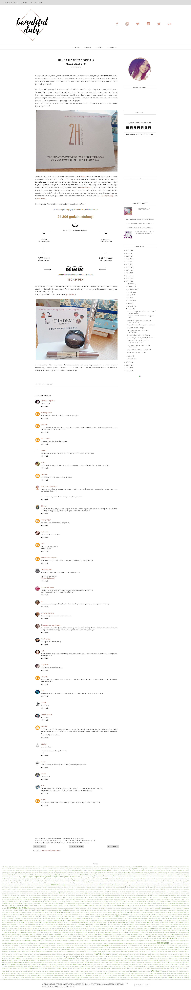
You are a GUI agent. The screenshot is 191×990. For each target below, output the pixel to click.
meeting (128, 922)
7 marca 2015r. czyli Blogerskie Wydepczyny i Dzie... (137, 341)
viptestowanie (139, 973)
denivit (96, 885)
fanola (77, 893)
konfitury (151, 905)
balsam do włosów (148, 870)
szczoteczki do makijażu (114, 966)
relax (157, 954)
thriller (176, 968)
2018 (128, 273)
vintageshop (124, 973)
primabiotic (138, 949)
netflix (3, 930)
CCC (117, 879)
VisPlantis (150, 973)
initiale (158, 899)
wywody (137, 977)
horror (85, 899)
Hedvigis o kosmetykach (49, 558)
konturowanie (173, 905)
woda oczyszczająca (165, 975)
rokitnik (97, 956)
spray (17, 964)
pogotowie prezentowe (131, 947)
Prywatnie (40, 951)
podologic (92, 947)
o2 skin (125, 930)
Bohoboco (137, 877)
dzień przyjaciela (112, 889)
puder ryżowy (116, 951)
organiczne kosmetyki (119, 936)
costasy (71, 883)
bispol (172, 875)
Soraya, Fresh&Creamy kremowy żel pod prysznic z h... (141, 312)
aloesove (133, 867)
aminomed (183, 867)
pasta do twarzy (148, 938)
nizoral (57, 930)
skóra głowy (20, 962)
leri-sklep (90, 914)
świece (26, 968)
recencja (90, 954)
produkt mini (149, 949)
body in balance (122, 877)
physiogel (65, 943)
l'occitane (47, 912)
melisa (133, 922)
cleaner (151, 881)
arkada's (150, 869)
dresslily (4, 889)
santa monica (38, 958)
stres (96, 964)
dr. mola (159, 887)
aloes (128, 867)
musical (110, 926)
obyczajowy (141, 930)
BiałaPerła (5, 875)
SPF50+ (167, 962)
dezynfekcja (42, 887)
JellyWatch (168, 901)
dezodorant (23, 887)
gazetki (107, 895)
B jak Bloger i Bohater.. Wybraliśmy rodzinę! (140, 219)
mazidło (61, 922)
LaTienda (27, 914)
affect (73, 867)
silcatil (161, 960)
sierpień (156, 960)
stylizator (144, 964)
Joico (20, 903)
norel (61, 930)
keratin (137, 903)
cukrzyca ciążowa (99, 883)
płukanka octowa (91, 945)
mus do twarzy (103, 926)
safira (18, 958)
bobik (104, 877)
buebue (59, 879)
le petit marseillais (51, 914)
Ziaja (79, 979)
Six (179, 960)
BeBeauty (127, 873)
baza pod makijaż (59, 872)
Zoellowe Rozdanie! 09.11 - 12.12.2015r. (144, 209)
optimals (78, 936)
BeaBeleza (101, 872)
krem (75, 908)
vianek (107, 973)
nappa (71, 928)
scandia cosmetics (61, 958)
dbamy (20, 885)
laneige (176, 912)
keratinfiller (151, 903)
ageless (78, 867)
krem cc (84, 908)
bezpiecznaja (181, 872)
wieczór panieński (70, 975)
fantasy (82, 893)
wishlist (92, 975)
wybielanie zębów (78, 977)
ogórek (150, 932)
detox (12, 887)
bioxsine (168, 875)
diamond (60, 887)
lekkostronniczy (78, 914)
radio (53, 954)
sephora (138, 958)
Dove (145, 887)
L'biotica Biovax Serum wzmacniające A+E (140, 317)
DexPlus (16, 887)
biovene (163, 875)
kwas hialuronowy (18, 912)
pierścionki (15, 945)
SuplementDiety (14, 966)
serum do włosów (27, 960)
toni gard (23, 971)
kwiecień (35, 912)
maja (130, 303)
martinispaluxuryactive (84, 918)
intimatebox (23, 901)
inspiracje (4, 901)
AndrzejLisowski (20, 869)
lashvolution (14, 914)
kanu (67, 903)
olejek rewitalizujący (157, 934)
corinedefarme (44, 883)
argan (130, 869)
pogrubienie (141, 947)
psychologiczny (88, 951)
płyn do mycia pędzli (181, 945)
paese (27, 938)
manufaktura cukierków (41, 918)
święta (31, 968)
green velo (41, 897)
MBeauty (66, 922)
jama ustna (96, 901)
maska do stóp (173, 918)
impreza (139, 899)
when (52, 975)
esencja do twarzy (118, 891)
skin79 (11, 962)
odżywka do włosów (128, 932)
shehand (131, 960)
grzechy (73, 897)
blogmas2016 (38, 877)
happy (129, 897)
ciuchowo (127, 881)
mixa (101, 924)
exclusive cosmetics (23, 893)
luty (53, 916)
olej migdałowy (21, 934)
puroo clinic (9, 954)
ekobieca (172, 889)
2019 (128, 270)
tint (188, 968)
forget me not (56, 895)
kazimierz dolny (98, 903)
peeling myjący (149, 940)
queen (42, 954)
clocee (172, 881)
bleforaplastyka (10, 877)
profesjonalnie (163, 949)
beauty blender (119, 872)
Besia (42, 786)
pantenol (97, 938)
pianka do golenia (88, 943)
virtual (145, 973)
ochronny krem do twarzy (168, 930)
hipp (70, 899)
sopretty (111, 962)
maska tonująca (145, 920)
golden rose (185, 895)
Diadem (83, 176)
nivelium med (51, 930)
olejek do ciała (53, 934)
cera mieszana (160, 879)
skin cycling (5, 962)
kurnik (10, 912)
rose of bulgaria (118, 956)
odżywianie (72, 932)
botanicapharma (178, 877)
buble (48, 879)
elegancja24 (185, 889)
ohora (154, 932)
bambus (174, 870)
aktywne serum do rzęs (101, 867)
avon (34, 870)
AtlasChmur (173, 869)
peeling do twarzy (98, 940)
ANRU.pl (43, 744)
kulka (183, 910)
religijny (161, 954)
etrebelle (155, 891)
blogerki (24, 877)
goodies (15, 897)
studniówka (105, 964)
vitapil (168, 973)
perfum (14, 943)
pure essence (179, 951)
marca (130, 309)
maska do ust (5, 920)
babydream (76, 871)
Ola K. (43, 544)
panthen (102, 938)
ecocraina (145, 889)
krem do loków (120, 908)
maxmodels (47, 922)
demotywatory (86, 885)
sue (42, 601)
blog (20, 877)
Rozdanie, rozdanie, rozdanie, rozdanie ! (140, 228)
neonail (187, 928)
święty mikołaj (38, 968)
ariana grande (143, 869)
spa (148, 962)
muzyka (132, 926)
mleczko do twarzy (151, 924)
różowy (187, 956)
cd (119, 879)
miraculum (74, 924)
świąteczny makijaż (7, 968)
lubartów (35, 916)
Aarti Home (41, 198)
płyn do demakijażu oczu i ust (133, 945)
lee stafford (68, 914)
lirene (156, 914)
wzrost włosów (144, 977)
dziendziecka (96, 889)
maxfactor (39, 922)
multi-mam (96, 926)
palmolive (74, 938)
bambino (168, 870)
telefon (114, 968)
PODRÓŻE (98, 47)
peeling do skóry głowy (76, 940)
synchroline (49, 966)
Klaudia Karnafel (46, 569)
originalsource (160, 936)
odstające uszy (48, 932)
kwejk (24, 912)
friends (77, 895)
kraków (55, 908)
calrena (76, 879)
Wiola (42, 462)
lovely (22, 916)
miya (104, 924)
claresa (139, 881)
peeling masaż (141, 940)
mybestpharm (143, 926)
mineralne (52, 924)
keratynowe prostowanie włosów (170, 903)
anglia (27, 869)
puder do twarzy (107, 951)
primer (143, 949)
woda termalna (176, 975)
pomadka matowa (7, 949)
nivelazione (43, 930)
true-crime (96, 971)
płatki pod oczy (81, 945)
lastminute (21, 914)
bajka (81, 870)
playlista (68, 945)
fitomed (175, 893)
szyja (152, 966)
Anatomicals (11, 869)
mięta (36, 924)
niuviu (34, 930)
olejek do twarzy (88, 934)
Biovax (158, 875)
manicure (4, 918)
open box (53, 936)
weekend (34, 975)
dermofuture (185, 885)
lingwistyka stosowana (139, 914)
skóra (15, 962)
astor (168, 869)
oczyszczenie (21, 932)
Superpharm (5, 966)
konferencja (145, 905)
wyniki (111, 977)
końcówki (186, 905)
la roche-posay (71, 912)
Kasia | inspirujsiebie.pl (49, 486)
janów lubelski (104, 901)
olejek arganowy (34, 934)
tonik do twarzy (34, 971)
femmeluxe (128, 893)
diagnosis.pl (54, 887)
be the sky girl (93, 872)
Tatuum (98, 968)
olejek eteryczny (110, 934)
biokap (102, 875)
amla (188, 867)
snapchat (76, 962)
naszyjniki (83, 928)
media (75, 922)
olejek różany (167, 934)
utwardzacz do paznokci (62, 973)
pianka (70, 943)
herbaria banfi (6, 899)
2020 (128, 267)
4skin (23, 867)
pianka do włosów (135, 943)
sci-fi (78, 958)
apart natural (95, 869)
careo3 (93, 879)
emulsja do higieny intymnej (31, 891)
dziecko (89, 889)
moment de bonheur (36, 926)
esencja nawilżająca (129, 891)
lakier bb (95, 912)
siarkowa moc (149, 960)
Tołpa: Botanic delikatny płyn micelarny (140, 325)
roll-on (102, 956)
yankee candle (153, 977)
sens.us (120, 958)
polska (176, 947)
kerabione (126, 903)
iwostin (68, 901)
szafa (66, 966)
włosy (124, 975)
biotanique (139, 875)
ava (3, 870)
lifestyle (112, 914)
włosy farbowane (131, 975)
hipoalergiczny (64, 899)
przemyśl (61, 951)
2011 (128, 371)
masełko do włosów (130, 918)
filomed (165, 893)
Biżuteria (186, 875)
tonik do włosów (44, 971)
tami (57, 968)
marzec (93, 918)
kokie (47, 905)
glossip (155, 895)
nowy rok (94, 930)
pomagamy (26, 949)
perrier (35, 943)
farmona (87, 893)
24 (19, 867)
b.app (46, 870)
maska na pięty (26, 920)
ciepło (122, 881)
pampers (80, 938)
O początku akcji (107, 196)
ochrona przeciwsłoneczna (153, 930)
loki (173, 914)
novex (76, 930)
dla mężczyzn (79, 887)
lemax (85, 914)
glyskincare (168, 895)
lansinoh (180, 912)
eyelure (44, 893)
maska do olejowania (154, 918)
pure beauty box (152, 951)
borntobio (153, 877)
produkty (156, 949)
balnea (89, 870)
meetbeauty (121, 922)
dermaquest (135, 885)
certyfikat (186, 879)
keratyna (157, 903)
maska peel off (114, 920)
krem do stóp (145, 908)
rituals (77, 956)
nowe (79, 930)
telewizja (118, 968)
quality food (36, 954)
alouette (139, 867)
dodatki (123, 887)
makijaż (117, 916)
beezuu (155, 872)
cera (146, 879)
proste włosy (5, 951)
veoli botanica (92, 973)
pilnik (20, 945)
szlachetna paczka (140, 966)
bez (176, 872)
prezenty (131, 949)
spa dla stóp (152, 962)
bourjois (186, 877)
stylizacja (130, 964)
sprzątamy (53, 964)
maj (96, 916)
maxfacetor (33, 922)
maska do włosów (16, 920)
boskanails (159, 877)
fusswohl (88, 895)
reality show (84, 954)
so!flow (87, 962)
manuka (50, 918)
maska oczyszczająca (91, 920)
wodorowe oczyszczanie (8, 977)
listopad (169, 914)
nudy (98, 930)
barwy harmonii (27, 872)
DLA (73, 887)
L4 (65, 912)
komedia (85, 905)
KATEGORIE (112, 47)
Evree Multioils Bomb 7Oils (136, 352)
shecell (121, 960)
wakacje (180, 973)
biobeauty (70, 875)
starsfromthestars (76, 964)
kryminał (160, 910)
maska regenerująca (134, 920)
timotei (185, 968)
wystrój (133, 977)
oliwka (187, 934)
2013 (128, 365)
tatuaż (93, 968)
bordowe (147, 877)
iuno (53, 901)
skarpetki (186, 960)
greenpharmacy (48, 897)
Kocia (42, 690)
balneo (94, 870)
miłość (47, 924)
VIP (129, 973)
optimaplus (84, 936)
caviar (113, 879)
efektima (163, 889)
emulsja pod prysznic (68, 891)
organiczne (109, 936)
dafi (184, 883)
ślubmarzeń (159, 966)
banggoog (7, 872)
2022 (128, 262)
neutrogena (9, 930)
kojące (43, 905)
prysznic (33, 951)
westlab (44, 975)
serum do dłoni (162, 958)
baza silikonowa (69, 872)
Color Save (17, 883)
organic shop (102, 936)
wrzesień (48, 977)
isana (46, 901)
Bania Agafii (14, 872)
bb (75, 872)
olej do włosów (12, 934)
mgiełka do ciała (173, 922)
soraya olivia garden (124, 962)
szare (96, 966)
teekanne (109, 968)
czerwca (131, 300)
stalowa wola (60, 964)
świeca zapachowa (18, 968)
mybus (149, 926)
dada (181, 883)
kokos (50, 905)
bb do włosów (80, 872)
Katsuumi (44, 506)
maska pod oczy (123, 920)
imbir (134, 899)
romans (106, 956)
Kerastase (132, 903)
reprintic (186, 954)
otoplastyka (186, 936)
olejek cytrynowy (43, 934)
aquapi (122, 869)
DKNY (70, 887)
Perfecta (8, 943)
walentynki (186, 973)
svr (20, 966)
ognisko (146, 932)
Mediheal (80, 922)
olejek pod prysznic (133, 934)
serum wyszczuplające (98, 960)
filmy (161, 893)
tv (149, 971)
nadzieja (34, 928)
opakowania (33, 936)
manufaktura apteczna (27, 918)
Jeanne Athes (127, 901)
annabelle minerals (40, 869)
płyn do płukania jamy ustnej (19, 947)
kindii (8, 905)
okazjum (166, 932)
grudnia (131, 284)
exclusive (14, 893)
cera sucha (176, 879)
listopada (131, 286)
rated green (77, 954)
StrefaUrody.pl (91, 964)
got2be (22, 897)
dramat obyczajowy (183, 887)
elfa (3, 891)
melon (144, 922)
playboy (64, 945)
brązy (27, 879)
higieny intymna (43, 899)
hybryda (100, 899)
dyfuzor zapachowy (49, 889)
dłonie (98, 887)
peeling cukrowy (31, 940)
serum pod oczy (53, 960)
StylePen (124, 964)
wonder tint (28, 977)
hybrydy (105, 899)
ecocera (140, 889)
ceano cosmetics (124, 879)
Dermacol (115, 885)
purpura (15, 954)
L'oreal (52, 912)
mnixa (184, 924)
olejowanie (175, 934)
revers (14, 956)
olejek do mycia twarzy (76, 934)
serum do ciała (153, 958)
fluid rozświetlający (31, 895)
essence (138, 891)
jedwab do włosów (154, 901)
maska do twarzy (183, 918)
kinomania (16, 905)
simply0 (176, 960)
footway (50, 895)
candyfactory (86, 879)
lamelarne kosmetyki (147, 912)
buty (68, 879)
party (125, 938)
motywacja (72, 926)
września (131, 292)
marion (61, 918)
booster (143, 877)
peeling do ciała (42, 940)
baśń (33, 872)
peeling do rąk (52, 940)
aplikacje (106, 869)
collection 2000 (9, 883)
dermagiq (122, 885)
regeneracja (121, 954)
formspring (64, 895)
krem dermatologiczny (93, 908)
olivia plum (182, 934)
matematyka (5, 922)
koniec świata (159, 905)
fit (172, 893)
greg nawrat (56, 897)
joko (24, 903)
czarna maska (133, 883)
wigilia (83, 975)
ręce (59, 956)
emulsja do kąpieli (46, 891)
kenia (121, 903)
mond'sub (46, 926)
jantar (110, 901)
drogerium (28, 889)
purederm (186, 951)
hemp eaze (160, 897)
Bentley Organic (164, 872)
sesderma (108, 960)
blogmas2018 (57, 877)
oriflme (153, 936)
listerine (164, 914)
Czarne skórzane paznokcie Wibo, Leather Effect (139, 321)
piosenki (30, 945)
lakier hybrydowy (114, 912)
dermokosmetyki (6, 887)
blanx (3, 877)
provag (23, 951)
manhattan (185, 916)
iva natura (58, 901)
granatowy (35, 897)
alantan (115, 867)
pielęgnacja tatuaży (175, 943)
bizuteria (181, 875)
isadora (41, 901)
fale (69, 893)
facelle (61, 893)
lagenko (90, 912)
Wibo (56, 975)
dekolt (32, 885)
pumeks (130, 951)
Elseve (16, 891)
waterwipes (21, 975)
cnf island (181, 881)
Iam (115, 899)
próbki (28, 951)
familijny (72, 893)
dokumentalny (131, 887)
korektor (4, 908)
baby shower (68, 870)
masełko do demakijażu (117, 918)
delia (41, 885)
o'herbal (116, 930)
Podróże (105, 947)
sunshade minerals (184, 964)
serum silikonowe (86, 960)
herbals (181, 897)
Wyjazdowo (105, 977)
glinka (145, 895)
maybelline (55, 922)
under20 (8, 973)
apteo (111, 869)
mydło (172, 926)
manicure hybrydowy (14, 918)
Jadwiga (84, 901)
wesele (39, 975)
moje (8, 926)
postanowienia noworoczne (70, 949)
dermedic (142, 885)
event (181, 891)
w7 (176, 973)
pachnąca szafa (20, 938)
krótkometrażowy (152, 910)
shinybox (137, 960)
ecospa (150, 889)
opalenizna (46, 936)
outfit (3, 938)
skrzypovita (31, 962)
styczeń (111, 964)
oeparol (137, 932)
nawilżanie (151, 928)
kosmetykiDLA (33, 908)
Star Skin (67, 964)
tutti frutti (146, 971)
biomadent (117, 875)
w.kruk (173, 973)
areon (126, 869)
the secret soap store (144, 968)
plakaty (34, 945)
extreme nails (32, 893)
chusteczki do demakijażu (47, 881)
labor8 (81, 912)
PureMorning (45, 639)
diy (67, 887)
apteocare (116, 869)
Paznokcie (173, 938)
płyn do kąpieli (162, 945)
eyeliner (39, 893)
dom (137, 887)
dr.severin (170, 887)
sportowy (179, 962)
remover (172, 954)
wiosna (88, 975)
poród (42, 949)
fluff (3, 895)
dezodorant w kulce (33, 887)
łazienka (78, 916)
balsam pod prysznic (159, 870)
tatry (76, 968)
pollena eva (162, 947)
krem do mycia (128, 908)
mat (188, 920)
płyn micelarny (44, 947)
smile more (71, 962)
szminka (148, 966)
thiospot (171, 968)
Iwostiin (63, 901)
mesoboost (156, 922)
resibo (3, 956)
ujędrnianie (174, 971)
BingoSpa (57, 875)
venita (81, 973)
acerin (62, 867)
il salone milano (123, 899)
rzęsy (9, 958)
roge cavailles (91, 956)
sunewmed (175, 964)
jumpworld (36, 903)
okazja (162, 932)
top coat (53, 971)
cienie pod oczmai (98, 881)
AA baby (38, 867)
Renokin (182, 954)
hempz (166, 897)
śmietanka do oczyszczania (171, 966)
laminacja (156, 912)
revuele (56, 956)
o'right (120, 930)
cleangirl (155, 881)
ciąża (77, 881)
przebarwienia (49, 951)
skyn (36, 962)
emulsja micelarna (56, 891)
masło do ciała (175, 920)
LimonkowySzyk (124, 914)
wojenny (18, 977)
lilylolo (117, 914)
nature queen (136, 928)
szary (99, 966)
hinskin (57, 899)
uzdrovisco (72, 973)
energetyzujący (95, 891)
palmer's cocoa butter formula (57, 938)
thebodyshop (154, 968)
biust (176, 875)
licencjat (95, 914)
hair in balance (88, 897)
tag (49, 968)
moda (187, 924)
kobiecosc (31, 905)
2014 (128, 362)
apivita (102, 869)
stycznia (131, 359)
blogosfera (75, 877)
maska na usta (57, 920)
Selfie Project (100, 958)
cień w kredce (116, 881)
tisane (3, 971)
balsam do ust (138, 870)
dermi (162, 885)
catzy (109, 879)
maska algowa (144, 918)
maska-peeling (167, 920)
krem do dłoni (112, 908)
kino (11, 905)
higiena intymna (33, 899)
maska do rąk (165, 918)
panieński (86, 938)
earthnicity (130, 889)
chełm (11, 881)
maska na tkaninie (46, 920)
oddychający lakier (38, 932)
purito (3, 954)
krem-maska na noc (118, 910)
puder (99, 951)
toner (18, 971)
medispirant (92, 922)
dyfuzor (41, 889)
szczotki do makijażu (128, 966)
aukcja (187, 869)
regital (149, 954)
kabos (40, 903)
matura (27, 922)
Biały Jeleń (11, 875)
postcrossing (81, 949)
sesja (112, 960)
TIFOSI (180, 968)
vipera (132, 973)
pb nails (187, 938)
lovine (30, 916)
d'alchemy (176, 883)
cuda (82, 883)
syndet (55, 966)
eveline (164, 891)
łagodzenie (68, 916)
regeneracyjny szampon (132, 954)
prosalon (186, 949)
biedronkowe (26, 875)
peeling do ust (109, 940)
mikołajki (42, 924)
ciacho (69, 881)
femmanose (121, 893)
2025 (128, 253)
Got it (148, 985)
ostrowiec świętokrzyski (176, 936)
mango (180, 916)
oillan (158, 932)
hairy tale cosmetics (105, 897)
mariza (66, 918)
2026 (128, 250)
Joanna (187, 901)
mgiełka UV (15, 924)
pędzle (46, 943)
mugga (87, 926)
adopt (70, 867)
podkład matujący (84, 947)
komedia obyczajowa (108, 905)
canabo (80, 879)
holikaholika (79, 899)
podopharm (98, 947)
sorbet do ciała (135, 962)
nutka (102, 930)
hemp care (153, 897)
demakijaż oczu (64, 885)
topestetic (59, 971)
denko (101, 885)
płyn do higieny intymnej (150, 945)
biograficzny (96, 875)
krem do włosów (175, 908)
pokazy (147, 947)
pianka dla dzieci (77, 943)
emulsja (20, 891)
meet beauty (113, 922)
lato (32, 914)
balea (85, 870)
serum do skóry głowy (183, 958)
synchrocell (42, 966)
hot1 (88, 899)
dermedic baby (151, 885)
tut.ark (140, 971)
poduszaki (121, 947)
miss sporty (81, 924)
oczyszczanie (184, 930)
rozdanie (149, 956)
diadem (49, 887)
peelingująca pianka (173, 940)
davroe (187, 883)
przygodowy (68, 951)
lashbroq (7, 914)
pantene (92, 938)
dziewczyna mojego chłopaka (50, 625)
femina (116, 893)
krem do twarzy (164, 908)
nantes (46, 928)
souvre (145, 962)
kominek (132, 905)
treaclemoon (79, 971)
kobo (35, 905)
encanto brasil (79, 891)
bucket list (53, 879)
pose (52, 949)
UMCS (180, 971)
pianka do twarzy (124, 943)
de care (24, 885)
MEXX (161, 922)
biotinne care (152, 875)
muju (90, 926)
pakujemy (41, 938)
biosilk (128, 875)
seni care (115, 958)
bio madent (64, 875)
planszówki (45, 945)
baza (52, 872)
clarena (133, 881)
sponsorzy (174, 962)
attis (179, 869)
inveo (28, 901)
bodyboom (131, 877)
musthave (121, 926)
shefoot (126, 960)
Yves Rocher (172, 977)
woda (138, 975)
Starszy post (113, 846)
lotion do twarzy (179, 914)
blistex (16, 877)
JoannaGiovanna (46, 714)
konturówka (180, 905)
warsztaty (15, 975)
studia (100, 964)
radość (57, 954)
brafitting (17, 879)
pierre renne (8, 945)
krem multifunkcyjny (8, 910)
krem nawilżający (40, 910)
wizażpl (115, 975)
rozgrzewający (157, 956)
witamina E (109, 975)
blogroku (88, 877)
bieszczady (40, 875)
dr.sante (164, 887)
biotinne (145, 875)
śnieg (181, 966)
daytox (15, 885)
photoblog (59, 943)
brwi (36, 879)
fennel (133, 893)
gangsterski (95, 895)
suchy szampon (166, 964)
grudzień (65, 897)
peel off (9, 940)
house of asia (94, 899)
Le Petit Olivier (61, 914)
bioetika (89, 875)
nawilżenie (158, 928)
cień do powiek (107, 881)
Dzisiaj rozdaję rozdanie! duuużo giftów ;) (140, 223)
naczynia (23, 928)
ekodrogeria (178, 889)
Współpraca (36, 2)
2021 (128, 264)
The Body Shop (131, 968)
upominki (14, 973)
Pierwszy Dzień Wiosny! (135, 328)
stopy (84, 964)
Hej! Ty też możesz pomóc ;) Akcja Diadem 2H (138, 346)
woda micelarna (154, 975)
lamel (139, 912)
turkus (127, 971)
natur (88, 928)
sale (21, 958)
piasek (154, 943)
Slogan (43, 962)
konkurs (166, 905)
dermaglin (128, 885)
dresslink (9, 889)
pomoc (39, 949)
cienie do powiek (87, 881)
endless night (87, 891)
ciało (73, 880)
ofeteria (142, 932)
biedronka (18, 875)
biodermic (77, 875)
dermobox (179, 885)
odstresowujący (57, 932)
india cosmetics (147, 899)
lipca (130, 298)
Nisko (29, 930)
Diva (64, 887)
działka (68, 889)
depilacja (109, 885)
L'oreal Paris (59, 912)
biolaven (107, 875)
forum (69, 895)
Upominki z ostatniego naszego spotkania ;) (138, 331)
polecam (156, 947)
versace (99, 973)
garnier (101, 895)
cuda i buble (88, 883)
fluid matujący (21, 895)
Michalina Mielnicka (47, 613)
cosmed (60, 883)
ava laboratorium (9, 870)
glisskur (150, 895)
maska (137, 918)
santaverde (45, 958)
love (10, 916)
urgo (19, 973)
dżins (124, 889)
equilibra (110, 891)
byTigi (71, 879)
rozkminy (163, 956)
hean (133, 897)
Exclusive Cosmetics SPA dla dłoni (139, 350)
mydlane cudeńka (164, 926)
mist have (96, 924)
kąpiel (105, 903)
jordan (27, 903)
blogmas (30, 877)
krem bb (79, 908)
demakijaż (55, 885)
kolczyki (66, 905)
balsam (98, 871)
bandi (179, 871)
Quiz (45, 954)
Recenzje (107, 954)
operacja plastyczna (69, 936)
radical (49, 954)
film (153, 893)
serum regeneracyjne (63, 960)
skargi (182, 960)
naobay (57, 928)
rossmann (126, 956)
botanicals (170, 877)
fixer (179, 893)
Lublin (40, 916)
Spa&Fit (159, 962)
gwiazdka (78, 897)
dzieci (77, 889)
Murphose (44, 532)
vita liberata (157, 973)
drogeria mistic (21, 889)
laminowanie (163, 912)
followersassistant (42, 895)
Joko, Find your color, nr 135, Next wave (140, 338)
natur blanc (93, 928)
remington (167, 954)
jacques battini (77, 901)
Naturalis (122, 928)
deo (105, 885)
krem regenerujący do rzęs (88, 910)
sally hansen (26, 958)
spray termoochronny (37, 964)
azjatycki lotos (40, 870)
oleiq (176, 932)
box (3, 879)
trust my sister (103, 971)
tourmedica (65, 971)
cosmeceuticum (53, 883)
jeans (132, 901)
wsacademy (55, 977)
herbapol (186, 897)
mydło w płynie (178, 926)
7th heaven (29, 867)
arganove (135, 869)
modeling (4, 926)
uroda (26, 973)
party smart (130, 938)
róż (181, 956)
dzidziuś (72, 889)
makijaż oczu (124, 916)
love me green (16, 916)
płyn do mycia (170, 945)
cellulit (137, 879)
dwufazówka (35, 889)
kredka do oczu (68, 908)
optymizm (91, 936)
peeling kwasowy (131, 940)
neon (183, 928)
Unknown (44, 425)
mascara (102, 918)
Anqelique (44, 665)
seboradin (83, 958)
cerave (182, 879)
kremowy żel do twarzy (131, 910)
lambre (136, 912)
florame (183, 893)
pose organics (57, 949)
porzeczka (47, 949)
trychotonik (119, 971)
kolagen (55, 905)
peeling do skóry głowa (63, 940)
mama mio (156, 916)
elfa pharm (7, 891)
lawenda (42, 914)
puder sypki (123, 951)
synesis (59, 966)
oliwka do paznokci (7, 936)
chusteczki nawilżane (61, 881)
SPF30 (163, 962)
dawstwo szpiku (6, 885)
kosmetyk (12, 907)
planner (39, 945)
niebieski (21, 930)
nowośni (88, 930)
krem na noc (29, 910)
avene (26, 870)
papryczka (120, 938)
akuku (110, 867)
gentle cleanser (129, 895)
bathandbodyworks (40, 872)
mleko (180, 924)
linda (130, 914)
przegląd (56, 951)
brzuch (40, 879)
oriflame (148, 936)
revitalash (33, 956)
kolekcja (71, 905)
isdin (49, 901)
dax (12, 885)
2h (21, 867)
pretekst (125, 949)
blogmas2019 (66, 877)
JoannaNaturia (6, 903)
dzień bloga (103, 889)
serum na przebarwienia (41, 960)
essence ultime (144, 891)
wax (26, 975)
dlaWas (94, 887)
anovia (60, 869)
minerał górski (60, 924)
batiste (48, 872)
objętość (130, 930)
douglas (141, 887)
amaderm (160, 867)
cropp (78, 883)
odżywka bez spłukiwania (89, 932)
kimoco (182, 903)
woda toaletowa (184, 975)
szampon (76, 966)
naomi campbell (64, 928)
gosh (18, 897)
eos (101, 891)
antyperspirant (82, 869)
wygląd (86, 977)
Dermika (173, 885)
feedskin (107, 893)
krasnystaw (61, 908)
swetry (23, 966)
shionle (143, 960)
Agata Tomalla (45, 438)
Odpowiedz (45, 406)
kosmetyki (23, 907)
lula (44, 916)
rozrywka (169, 956)
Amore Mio (5, 869)
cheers (7, 881)
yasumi (160, 977)
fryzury (81, 895)
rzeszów (5, 958)
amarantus (166, 867)
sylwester (36, 966)
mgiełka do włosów (7, 924)
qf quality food (28, 954)
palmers (69, 938)
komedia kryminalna (95, 905)
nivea (38, 930)
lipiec (152, 914)
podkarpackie (60, 947)
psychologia (80, 951)
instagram (11, 901)
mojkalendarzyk (14, 926)
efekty (167, 889)
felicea (112, 893)
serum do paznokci (172, 958)
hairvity (96, 897)
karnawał (82, 903)
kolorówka (78, 905)
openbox (60, 936)
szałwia (70, 966)
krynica (165, 910)
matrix (22, 922)
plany (50, 945)
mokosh (22, 926)
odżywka (79, 932)
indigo (154, 899)
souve (140, 962)
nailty (39, 928)
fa (46, 893)
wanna (4, 975)
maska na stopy (36, 920)
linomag (147, 914)
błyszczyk (99, 877)
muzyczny (127, 926)
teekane (103, 968)
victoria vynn (117, 973)
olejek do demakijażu (63, 934)
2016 (128, 278)
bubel (44, 879)
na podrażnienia (10, 928)
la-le (78, 912)
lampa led (170, 912)
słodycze (47, 962)
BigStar (51, 875)
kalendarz (45, 903)
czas (151, 883)
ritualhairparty (70, 956)
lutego (130, 356)
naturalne (129, 928)
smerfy (65, 962)
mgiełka (165, 922)
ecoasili (136, 889)
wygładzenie (92, 977)
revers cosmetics (21, 956)
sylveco (30, 966)
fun (85, 895)
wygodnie (98, 977)
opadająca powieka (24, 936)
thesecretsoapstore (163, 968)
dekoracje (37, 885)
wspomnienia (62, 977)
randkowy (62, 954)
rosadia (111, 956)
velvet (77, 973)
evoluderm (186, 891)
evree (3, 893)
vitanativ (163, 973)
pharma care (52, 943)
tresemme (87, 971)
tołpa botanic (13, 971)
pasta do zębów (158, 938)
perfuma (19, 943)
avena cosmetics (19, 870)
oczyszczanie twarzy (9, 932)
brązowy (23, 879)
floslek (187, 893)
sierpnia (131, 295)
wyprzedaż (127, 977)
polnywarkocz (170, 947)
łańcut (73, 916)
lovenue (26, 916)
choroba (24, 881)
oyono (13, 938)
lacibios (86, 912)
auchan (183, 869)
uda (170, 971)
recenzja (98, 953)
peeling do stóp (87, 940)
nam (42, 928)
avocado (30, 870)
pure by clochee (170, 951)
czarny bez (146, 883)
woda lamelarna (145, 975)
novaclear (71, 930)
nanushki (51, 928)
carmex (97, 879)
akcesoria (87, 867)
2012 (128, 368)
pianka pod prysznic (147, 943)
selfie (94, 958)
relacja (154, 954)
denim (92, 885)
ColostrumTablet (24, 883)
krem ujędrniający (102, 910)
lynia (63, 916)
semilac (106, 958)
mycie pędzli (155, 926)
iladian (131, 899)
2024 (128, 256)
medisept (86, 922)
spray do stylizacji (24, 964)
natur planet (101, 928)
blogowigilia (82, 877)
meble (71, 922)
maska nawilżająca (79, 920)
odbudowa (29, 932)
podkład (67, 947)
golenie (11, 897)
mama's (161, 916)
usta (52, 973)
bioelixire (83, 875)
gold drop (179, 895)
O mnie (24, 2)
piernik (183, 943)
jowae (30, 903)
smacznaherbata (58, 962)
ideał (117, 899)
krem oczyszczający (52, 910)
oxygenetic (8, 938)
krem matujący (184, 908)
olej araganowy (182, 932)
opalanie (39, 936)
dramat (175, 887)
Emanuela (44, 677)
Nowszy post (39, 846)
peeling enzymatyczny (119, 940)
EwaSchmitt (8, 893)
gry (69, 897)
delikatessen (46, 885)
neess (163, 928)
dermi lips (167, 885)
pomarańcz (33, 949)
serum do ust (17, 960)
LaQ (185, 912)
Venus (85, 973)
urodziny (48, 973)
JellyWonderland (176, 901)
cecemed (132, 879)
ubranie (160, 971)
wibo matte (61, 975)
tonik (28, 971)
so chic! (82, 962)
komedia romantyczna (121, 905)
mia (20, 924)
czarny (140, 883)
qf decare (20, 954)
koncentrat (138, 905)
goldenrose (5, 897)
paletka (46, 938)
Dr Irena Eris (152, 887)
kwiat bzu (30, 912)
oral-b (95, 936)
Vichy (111, 973)
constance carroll (35, 883)
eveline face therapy (173, 891)
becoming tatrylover (147, 872)
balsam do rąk (129, 870)
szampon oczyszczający (87, 966)
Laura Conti (36, 914)
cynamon (106, 883)
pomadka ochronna (17, 949)
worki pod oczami (41, 977)
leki (73, 914)
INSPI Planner (185, 899)
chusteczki (36, 881)
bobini (108, 877)
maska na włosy (67, 920)
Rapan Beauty (69, 954)
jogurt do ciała (15, 903)
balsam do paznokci (119, 870)
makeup (100, 916)
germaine (136, 895)
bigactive (46, 875)
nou (67, 930)
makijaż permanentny (134, 916)
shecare (117, 960)
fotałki (73, 895)
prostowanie (12, 951)
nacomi (17, 928)
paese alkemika (33, 938)
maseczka (108, 918)
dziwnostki (120, 889)
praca (94, 949)
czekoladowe (162, 883)
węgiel (48, 975)
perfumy (30, 943)
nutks (106, 930)
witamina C (102, 975)
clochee (176, 881)
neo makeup (177, 928)
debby (28, 885)
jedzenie (162, 901)
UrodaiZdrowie (33, 973)
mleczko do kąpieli (140, 924)
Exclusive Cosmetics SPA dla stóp (138, 335)
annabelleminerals (52, 869)
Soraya (116, 962)
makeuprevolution (108, 916)
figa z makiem (148, 893)
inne (172, 899)
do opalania (117, 887)
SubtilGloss (151, 964)
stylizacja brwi (137, 964)
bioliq (112, 875)
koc (38, 905)
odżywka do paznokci (104, 932)
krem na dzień (19, 910)
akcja (91, 867)
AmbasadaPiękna (175, 867)
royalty (144, 956)
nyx (112, 930)
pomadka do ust (183, 947)
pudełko (95, 951)
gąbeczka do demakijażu (116, 895)
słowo (51, 962)
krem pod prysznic (75, 910)
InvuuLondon (35, 901)
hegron (140, 897)
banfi (3, 872)
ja (71, 901)
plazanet (74, 945)
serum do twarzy (7, 960)
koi (40, 905)
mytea (3, 928)
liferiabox (107, 914)
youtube (164, 977)
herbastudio (13, 899)
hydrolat (110, 899)
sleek (39, 962)
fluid (5, 895)
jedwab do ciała (144, 901)
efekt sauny (156, 889)
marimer (55, 918)
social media (100, 962)
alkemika (120, 867)
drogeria (14, 889)
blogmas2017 (47, 877)
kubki (169, 910)
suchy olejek (157, 964)
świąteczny (186, 966)
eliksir (12, 891)
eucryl (160, 891)
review (28, 956)
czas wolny (156, 883)
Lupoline (48, 916)
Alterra (151, 867)
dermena (157, 885)
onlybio (15, 936)
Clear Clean (166, 881)
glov (159, 895)
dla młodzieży (87, 887)
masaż (97, 918)
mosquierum (52, 926)
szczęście (104, 966)
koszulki (43, 908)
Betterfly (172, 872)
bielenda (33, 875)
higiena (25, 899)
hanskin (113, 897)
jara (114, 901)
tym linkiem (70, 294)
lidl (99, 914)
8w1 (34, 867)
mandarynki (174, 916)
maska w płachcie (156, 920)
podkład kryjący (74, 947)
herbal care (175, 897)
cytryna (112, 883)
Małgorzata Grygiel (146, 916)
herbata (20, 899)
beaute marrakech (109, 872)
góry (30, 897)
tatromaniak (71, 968)
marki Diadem (85, 187)
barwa (20, 873)
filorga (169, 893)
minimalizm (67, 924)
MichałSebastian (30, 924)
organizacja (135, 936)
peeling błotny (21, 940)
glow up (162, 895)
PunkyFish (135, 951)
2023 (128, 259)
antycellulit (74, 869)
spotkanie (185, 962)
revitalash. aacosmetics (43, 956)
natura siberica (114, 928)
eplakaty (104, 891)
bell (159, 872)
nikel (26, 930)
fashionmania (100, 893)
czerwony (169, 883)
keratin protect (143, 903)
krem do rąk (137, 908)
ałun (155, 867)
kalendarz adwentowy (55, 903)
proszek (18, 951)
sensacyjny (125, 958)
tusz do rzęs (134, 971)
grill (62, 897)
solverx (106, 962)
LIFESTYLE (75, 47)
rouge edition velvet (135, 956)
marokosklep (72, 918)
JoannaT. (44, 450)
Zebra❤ (43, 702)
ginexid (141, 895)
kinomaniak (24, 905)
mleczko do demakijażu (128, 924)
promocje (181, 949)
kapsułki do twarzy (74, 903)
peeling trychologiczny (160, 940)
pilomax (24, 945)
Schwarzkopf (71, 958)
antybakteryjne (66, 869)
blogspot (94, 877)
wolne (22, 977)
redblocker (114, 954)
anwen (89, 869)
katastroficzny (90, 903)
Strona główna (10, 2)
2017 (128, 276)
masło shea (183, 920)
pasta (141, 938)
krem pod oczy (64, 910)
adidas (66, 867)
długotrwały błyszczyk (107, 887)
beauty (43, 800)
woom (33, 977)
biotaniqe (133, 875)
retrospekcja (9, 956)
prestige (120, 949)
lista (160, 914)
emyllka (43, 774)
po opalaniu (53, 947)
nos (64, 930)
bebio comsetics (135, 872)
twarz (154, 970)
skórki (26, 962)
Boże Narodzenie (9, 879)
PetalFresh (41, 943)
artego (159, 869)
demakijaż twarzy (76, 885)
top (50, 971)
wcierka (30, 975)
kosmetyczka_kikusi (47, 587)
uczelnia (165, 971)
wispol (96, 975)
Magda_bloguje (46, 520)
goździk (26, 897)
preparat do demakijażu (111, 949)
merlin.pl (150, 922)
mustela (115, 926)
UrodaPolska (41, 973)
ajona (82, 867)
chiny (15, 881)
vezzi (102, 973)
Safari (13, 958)
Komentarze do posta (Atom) (51, 850)
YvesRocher (180, 977)
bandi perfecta (185, 870)
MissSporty (89, 924)
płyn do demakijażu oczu (118, 945)
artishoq (164, 869)
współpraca (69, 977)
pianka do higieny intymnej (101, 943)
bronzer (32, 879)
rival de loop (83, 956)
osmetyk (167, 936)
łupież (82, 916)
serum (146, 958)
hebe (136, 897)
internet (16, 901)
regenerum (143, 954)
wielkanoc (78, 975)
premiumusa (100, 949)
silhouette (166, 960)
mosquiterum (60, 926)
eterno (151, 891)
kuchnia (173, 910)
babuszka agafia (53, 870)
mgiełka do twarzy (183, 922)
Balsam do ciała (106, 871)
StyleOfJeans (117, 964)
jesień (183, 901)
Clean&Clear (144, 881)
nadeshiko (29, 928)
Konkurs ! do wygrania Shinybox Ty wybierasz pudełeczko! (144, 232)
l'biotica (41, 912)
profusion (170, 949)
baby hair (61, 870)
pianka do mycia (114, 943)
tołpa (7, 971)
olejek (27, 934)
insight (176, 899)
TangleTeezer (63, 968)
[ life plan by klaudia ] (48, 578)
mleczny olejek (174, 924)
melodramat (139, 922)
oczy (178, 930)
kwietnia (131, 306)
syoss (63, 966)
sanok (31, 958)
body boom (114, 877)
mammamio (167, 916)
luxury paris (57, 916)
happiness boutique (121, 897)
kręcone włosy (142, 910)
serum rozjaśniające (75, 960)
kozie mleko (49, 908)
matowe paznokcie (14, 922)
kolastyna (60, 905)
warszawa (9, 975)
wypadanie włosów (118, 977)
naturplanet (143, 928)
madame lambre (89, 916)
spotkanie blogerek (8, 964)
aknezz (43, 762)
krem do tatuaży (154, 908)
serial (142, 958)
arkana (155, 869)
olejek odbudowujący (121, 934)
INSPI (179, 899)
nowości (83, 930)
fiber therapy (139, 893)
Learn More (139, 985)
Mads (42, 651)
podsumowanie (113, 947)
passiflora (136, 938)
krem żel (110, 910)
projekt (175, 949)
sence (110, 958)
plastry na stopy (56, 945)
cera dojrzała (151, 879)
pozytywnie (88, 949)
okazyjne (172, 932)
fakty (65, 893)
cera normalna (168, 879)
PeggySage (182, 940)
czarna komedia (124, 883)
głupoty (174, 895)
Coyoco (75, 883)
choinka (19, 881)
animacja (32, 869)
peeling (14, 940)
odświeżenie (65, 932)
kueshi (179, 910)
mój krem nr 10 (80, 926)
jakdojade (89, 901)
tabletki (45, 968)
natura (108, 928)
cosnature (65, 883)
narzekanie (77, 928)
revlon (51, 956)
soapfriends (93, 962)
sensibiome (132, 958)
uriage (23, 973)
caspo (101, 879)
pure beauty (141, 951)
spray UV (46, 964)
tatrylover (81, 968)
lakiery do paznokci (126, 912)
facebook (50, 893)
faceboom (56, 893)
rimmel (63, 956)
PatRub (165, 938)
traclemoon (73, 971)
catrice (105, 879)
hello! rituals (146, 897)
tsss (124, 971)
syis (26, 966)
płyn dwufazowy (33, 947)
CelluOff (141, 879)
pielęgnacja (163, 942)
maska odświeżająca (104, 920)
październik (181, 938)
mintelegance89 (46, 413)
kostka (39, 908)
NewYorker (16, 930)
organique (128, 936)
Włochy (120, 975)
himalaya (52, 899)
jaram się (119, 901)
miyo (108, 924)
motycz (66, 926)
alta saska (145, 867)
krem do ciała (103, 908)
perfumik (24, 943)
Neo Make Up (170, 928)
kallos (63, 903)
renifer (177, 954)
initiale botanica (165, 899)
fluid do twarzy (12, 895)
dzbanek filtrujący (60, 889)
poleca (151, 947)
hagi (82, 897)
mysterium (186, 926)
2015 (128, 281)
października (132, 289)
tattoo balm (88, 968)
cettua (3, 881)
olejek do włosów (99, 934)
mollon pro (27, 926)
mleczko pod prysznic (163, 924)
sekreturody (89, 958)
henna (170, 897)
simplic (172, 960)
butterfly (63, 879)
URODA (88, 47)
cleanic (161, 881)
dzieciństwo (82, 889)
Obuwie (135, 930)
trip (91, 971)
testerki (124, 968)
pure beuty (163, 951)
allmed (125, 867)
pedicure (4, 940)
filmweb (157, 893)
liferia (102, 914)
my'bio (137, 926)
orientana (142, 936)
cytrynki (117, 883)
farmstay (93, 893)
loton (7, 916)
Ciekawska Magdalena (48, 401)
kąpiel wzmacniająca (113, 903)
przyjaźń (74, 951)
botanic (164, 877)
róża (183, 956)
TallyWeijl (53, 968)
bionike (123, 875)
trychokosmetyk (111, 971)
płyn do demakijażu (103, 945)
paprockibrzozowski (111, 938)
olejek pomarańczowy (145, 934)
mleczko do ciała (115, 924)
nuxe (109, 930)
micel (23, 924)
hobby (73, 899)
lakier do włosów (104, 912)
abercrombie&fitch (54, 867)
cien (81, 881)
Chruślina (30, 881)
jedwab (137, 901)
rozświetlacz (176, 956)
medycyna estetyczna (102, 922)
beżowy (187, 872)
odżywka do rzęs (115, 932)
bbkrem (86, 872)
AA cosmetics (45, 867)
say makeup (52, 958)
